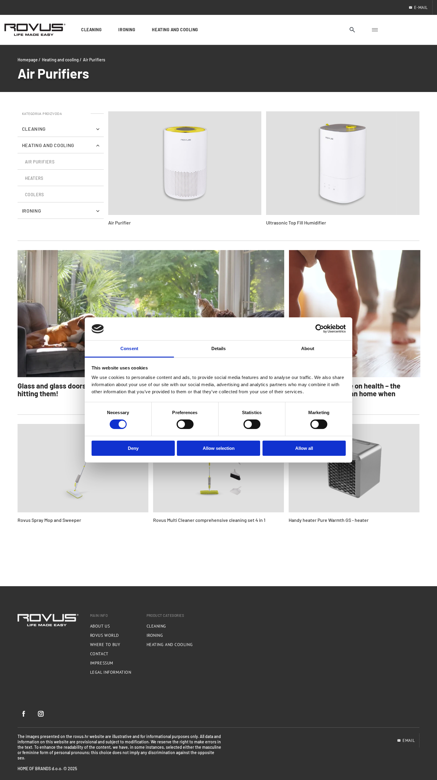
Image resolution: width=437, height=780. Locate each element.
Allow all (304, 448)
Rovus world (104, 635)
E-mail (421, 7)
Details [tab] (218, 348)
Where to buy (105, 644)
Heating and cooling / (61, 59)
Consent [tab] (129, 348)
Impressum (101, 663)
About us (100, 626)
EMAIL (409, 740)
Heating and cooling (170, 644)
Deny (133, 448)
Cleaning (156, 626)
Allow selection (219, 448)
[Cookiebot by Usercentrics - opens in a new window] (320, 328)
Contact (99, 653)
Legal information (110, 672)
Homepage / (29, 59)
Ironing (155, 635)
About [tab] (307, 348)
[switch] (185, 424)
